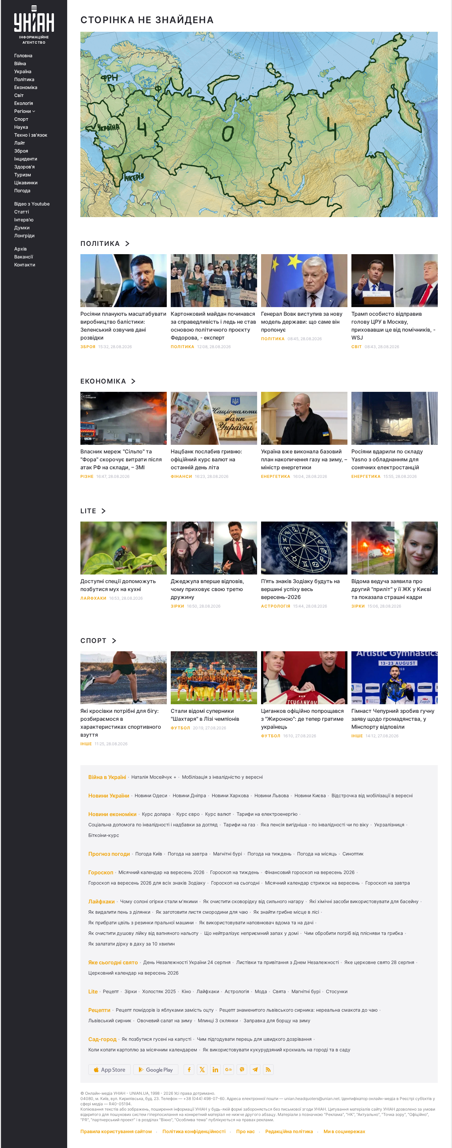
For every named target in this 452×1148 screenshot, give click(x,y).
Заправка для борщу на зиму (277, 1020)
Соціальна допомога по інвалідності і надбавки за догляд (153, 824)
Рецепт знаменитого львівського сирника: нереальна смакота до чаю (298, 1010)
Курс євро (188, 814)
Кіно (186, 991)
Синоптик (353, 853)
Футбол (180, 727)
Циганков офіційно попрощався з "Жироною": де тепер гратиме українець (302, 719)
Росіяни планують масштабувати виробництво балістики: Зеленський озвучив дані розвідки (123, 325)
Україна (22, 71)
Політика (24, 79)
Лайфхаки (93, 598)
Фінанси (181, 476)
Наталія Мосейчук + (153, 777)
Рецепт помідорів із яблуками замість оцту (165, 1010)
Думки (21, 227)
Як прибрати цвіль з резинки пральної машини (141, 922)
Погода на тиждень (270, 853)
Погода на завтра (187, 853)
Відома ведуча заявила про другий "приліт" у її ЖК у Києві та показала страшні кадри (391, 589)
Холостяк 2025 (159, 991)
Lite (88, 511)
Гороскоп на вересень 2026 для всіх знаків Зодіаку (146, 883)
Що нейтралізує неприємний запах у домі (251, 933)
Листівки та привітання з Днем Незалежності (287, 962)
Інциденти (25, 158)
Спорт (21, 119)
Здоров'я (24, 166)
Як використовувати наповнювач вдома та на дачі (256, 922)
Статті (21, 211)
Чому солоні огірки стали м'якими (159, 901)
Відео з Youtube (32, 204)
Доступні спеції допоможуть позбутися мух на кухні (118, 585)
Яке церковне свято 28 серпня (379, 962)
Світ (19, 95)
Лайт (19, 143)
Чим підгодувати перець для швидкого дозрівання (254, 1039)
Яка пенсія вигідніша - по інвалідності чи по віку (315, 824)
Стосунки (336, 991)
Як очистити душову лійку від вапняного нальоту (143, 933)
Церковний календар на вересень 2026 (133, 973)
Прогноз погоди (109, 853)
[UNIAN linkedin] (215, 1069)
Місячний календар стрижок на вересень (312, 883)
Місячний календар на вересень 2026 (161, 872)
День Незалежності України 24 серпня (187, 962)
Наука (21, 127)
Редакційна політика (289, 1131)
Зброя (21, 151)
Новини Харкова (230, 795)
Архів (20, 249)
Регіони (23, 111)
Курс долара (156, 814)
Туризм (22, 174)
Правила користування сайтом (116, 1131)
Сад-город (102, 1039)
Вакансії (23, 256)
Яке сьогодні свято (113, 962)
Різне (87, 476)
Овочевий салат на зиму (164, 1020)
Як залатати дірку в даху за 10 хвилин (131, 943)
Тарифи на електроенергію (267, 814)
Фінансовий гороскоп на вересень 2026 (310, 872)
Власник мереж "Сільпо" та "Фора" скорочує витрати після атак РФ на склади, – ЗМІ (121, 459)
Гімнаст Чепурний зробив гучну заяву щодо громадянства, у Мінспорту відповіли (392, 719)
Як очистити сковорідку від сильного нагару (253, 901)
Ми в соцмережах (344, 1131)
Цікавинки (25, 182)
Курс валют (218, 814)
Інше (86, 743)
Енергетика (276, 476)
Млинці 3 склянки (218, 1020)
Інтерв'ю (23, 219)
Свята (279, 991)
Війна (20, 63)
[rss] (268, 1069)
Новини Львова (271, 795)
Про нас (245, 1131)
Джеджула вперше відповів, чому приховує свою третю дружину (207, 589)
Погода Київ (148, 853)
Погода (22, 190)
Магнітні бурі (227, 853)
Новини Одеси (151, 795)
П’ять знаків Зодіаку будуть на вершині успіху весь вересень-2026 (300, 589)
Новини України (108, 795)
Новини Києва (310, 795)
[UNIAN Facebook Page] (189, 1069)
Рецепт (111, 991)
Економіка (25, 87)
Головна (23, 55)
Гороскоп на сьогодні (235, 883)
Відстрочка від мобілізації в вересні (372, 795)
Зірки (177, 606)
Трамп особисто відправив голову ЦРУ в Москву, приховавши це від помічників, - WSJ (393, 325)
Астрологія (276, 606)
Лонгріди (24, 235)
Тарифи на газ (239, 824)
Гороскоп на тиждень (234, 872)
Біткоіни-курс (103, 835)
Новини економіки (112, 814)
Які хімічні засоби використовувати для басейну (364, 901)
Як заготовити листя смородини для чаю (202, 912)
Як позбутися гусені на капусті (156, 1039)
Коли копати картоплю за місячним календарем (142, 1049)
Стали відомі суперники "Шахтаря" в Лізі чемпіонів (205, 715)
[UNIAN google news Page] (228, 1069)
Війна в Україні (107, 777)
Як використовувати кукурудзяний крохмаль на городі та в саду (276, 1049)
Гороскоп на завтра (387, 883)
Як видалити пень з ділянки (119, 912)
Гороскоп (100, 872)
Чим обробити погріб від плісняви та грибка (353, 933)
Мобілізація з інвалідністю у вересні (222, 777)
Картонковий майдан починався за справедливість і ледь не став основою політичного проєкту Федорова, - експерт (213, 325)
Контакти (24, 264)
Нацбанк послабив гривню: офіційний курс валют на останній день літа (206, 459)
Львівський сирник (109, 1020)
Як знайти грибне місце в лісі (286, 912)
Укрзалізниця (389, 824)
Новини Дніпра (189, 795)
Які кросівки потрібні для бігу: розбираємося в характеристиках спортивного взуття (120, 723)
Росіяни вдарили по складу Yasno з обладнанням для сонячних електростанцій (387, 459)
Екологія (23, 103)
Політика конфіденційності (194, 1131)
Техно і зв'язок (30, 135)
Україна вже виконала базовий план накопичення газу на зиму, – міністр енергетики (304, 459)
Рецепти (99, 1010)
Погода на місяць (317, 853)
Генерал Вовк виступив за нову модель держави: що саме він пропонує (301, 321)
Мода (261, 991)
